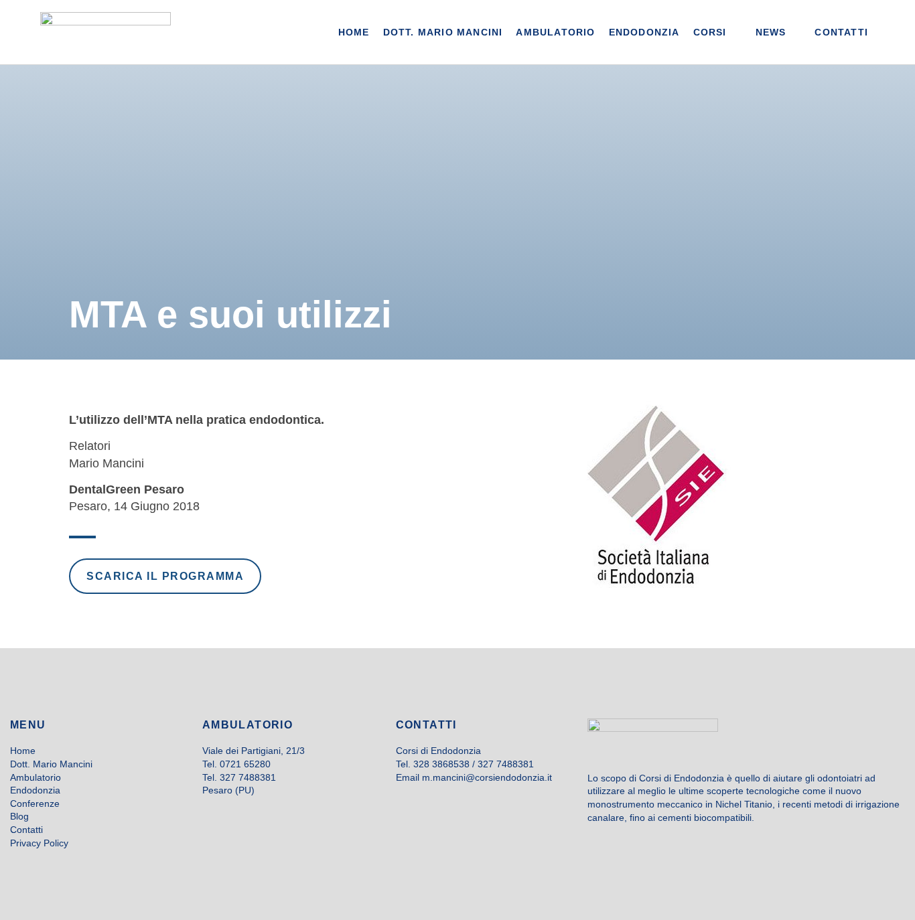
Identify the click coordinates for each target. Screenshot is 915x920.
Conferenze (35, 803)
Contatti (26, 829)
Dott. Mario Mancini (51, 764)
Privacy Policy (39, 843)
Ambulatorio (35, 777)
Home (23, 750)
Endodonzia (35, 790)
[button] (718, 32)
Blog (19, 816)
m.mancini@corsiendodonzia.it (487, 777)
